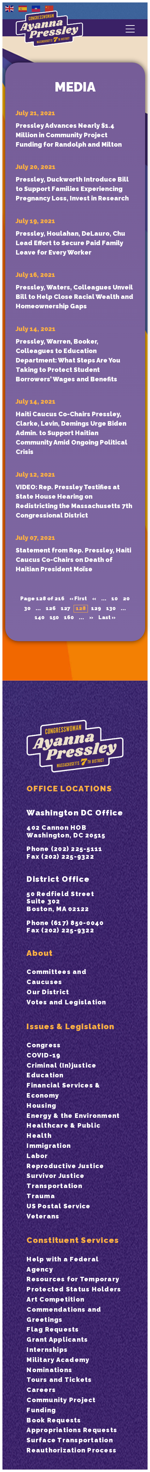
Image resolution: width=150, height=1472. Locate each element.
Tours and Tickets (59, 1379)
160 (69, 617)
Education (45, 1075)
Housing (41, 1105)
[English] (9, 8)
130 (111, 608)
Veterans (43, 1216)
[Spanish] (23, 8)
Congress (44, 1045)
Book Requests (54, 1420)
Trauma (41, 1196)
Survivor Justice (55, 1175)
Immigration (49, 1145)
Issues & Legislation (70, 1026)
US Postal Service (58, 1206)
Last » (106, 617)
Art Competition (55, 1299)
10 (114, 598)
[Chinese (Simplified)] (49, 8)
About (40, 953)
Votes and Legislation (66, 1002)
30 (27, 608)
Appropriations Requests (72, 1430)
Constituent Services (73, 1240)
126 (51, 608)
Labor (37, 1155)
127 (65, 608)
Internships (47, 1349)
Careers (41, 1389)
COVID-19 (43, 1055)
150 (54, 617)
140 (40, 617)
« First (78, 598)
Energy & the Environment (73, 1115)
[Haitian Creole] (36, 8)
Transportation (54, 1185)
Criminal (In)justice (61, 1065)
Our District (48, 992)
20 (126, 598)
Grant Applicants (57, 1339)
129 (96, 608)
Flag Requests (53, 1329)
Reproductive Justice (65, 1166)
